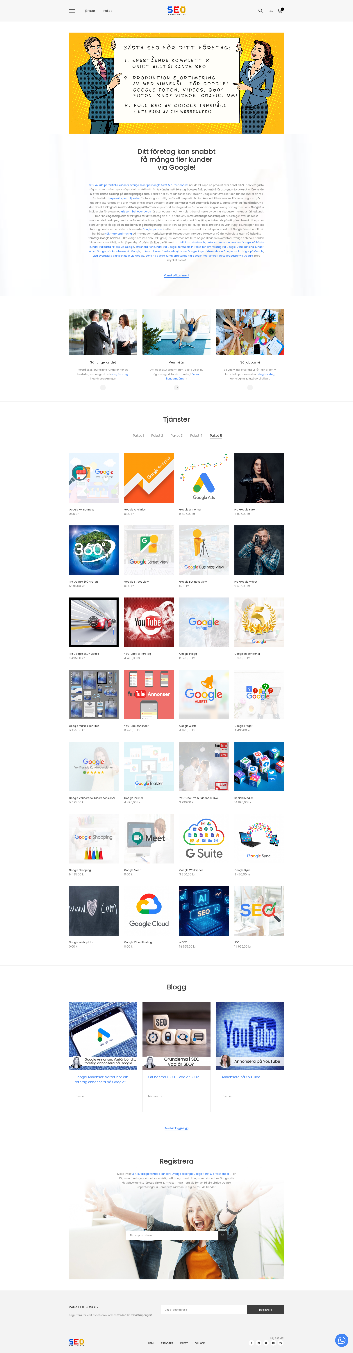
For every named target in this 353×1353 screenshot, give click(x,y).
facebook (251, 1343)
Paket (107, 11)
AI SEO (183, 942)
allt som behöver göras (136, 211)
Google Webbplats (81, 942)
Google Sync (242, 870)
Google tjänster (152, 229)
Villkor (200, 1343)
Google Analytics (135, 509)
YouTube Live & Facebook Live (198, 798)
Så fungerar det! (102, 116)
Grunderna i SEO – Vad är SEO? (173, 1077)
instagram (273, 1343)
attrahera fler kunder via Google (156, 247)
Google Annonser (190, 509)
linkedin (258, 1343)
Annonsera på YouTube (241, 1077)
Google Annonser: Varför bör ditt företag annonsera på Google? (102, 1079)
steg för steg (119, 374)
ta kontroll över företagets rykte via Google (169, 251)
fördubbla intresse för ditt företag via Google (207, 247)
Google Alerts (187, 726)
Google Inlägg (188, 654)
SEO (236, 942)
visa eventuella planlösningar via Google (118, 256)
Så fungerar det (103, 362)
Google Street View (136, 582)
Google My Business (81, 509)
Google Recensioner (247, 654)
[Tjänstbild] (94, 478)
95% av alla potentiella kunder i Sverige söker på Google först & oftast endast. (181, 1174)
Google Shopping (80, 870)
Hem (151, 1343)
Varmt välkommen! (176, 275)
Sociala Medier (243, 798)
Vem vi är (176, 362)
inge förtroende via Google (215, 251)
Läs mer (81, 1096)
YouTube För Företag (137, 654)
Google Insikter (133, 798)
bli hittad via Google (193, 242)
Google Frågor (243, 726)
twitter (266, 1343)
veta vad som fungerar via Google (229, 242)
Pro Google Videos (246, 582)
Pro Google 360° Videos (84, 654)
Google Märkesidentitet (84, 726)
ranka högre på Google (248, 251)
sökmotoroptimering (118, 233)
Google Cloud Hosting (138, 942)
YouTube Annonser (136, 726)
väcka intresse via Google (123, 251)
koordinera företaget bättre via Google (228, 256)
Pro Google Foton (245, 509)
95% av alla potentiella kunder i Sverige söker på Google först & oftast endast (138, 185)
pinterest (281, 1343)
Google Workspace (191, 870)
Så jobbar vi (250, 362)
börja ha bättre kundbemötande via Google (174, 256)
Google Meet (132, 870)
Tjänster (89, 11)
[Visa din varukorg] (280, 11)
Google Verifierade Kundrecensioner (92, 798)
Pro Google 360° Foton (83, 582)
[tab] (138, 435)
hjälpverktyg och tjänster (124, 198)
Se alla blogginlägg (176, 1128)
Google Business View (193, 582)
